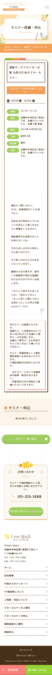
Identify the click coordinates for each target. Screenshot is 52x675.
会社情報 (9, 575)
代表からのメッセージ (16, 583)
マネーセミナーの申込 (16, 615)
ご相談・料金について (16, 599)
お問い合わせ (39, 670)
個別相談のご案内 (13, 623)
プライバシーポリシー (26, 655)
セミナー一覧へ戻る (26, 438)
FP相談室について (14, 591)
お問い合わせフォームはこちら (27, 511)
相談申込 (9, 632)
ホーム (7, 567)
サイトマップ (26, 650)
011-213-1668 (29, 496)
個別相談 (13, 670)
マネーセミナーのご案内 (17, 607)
